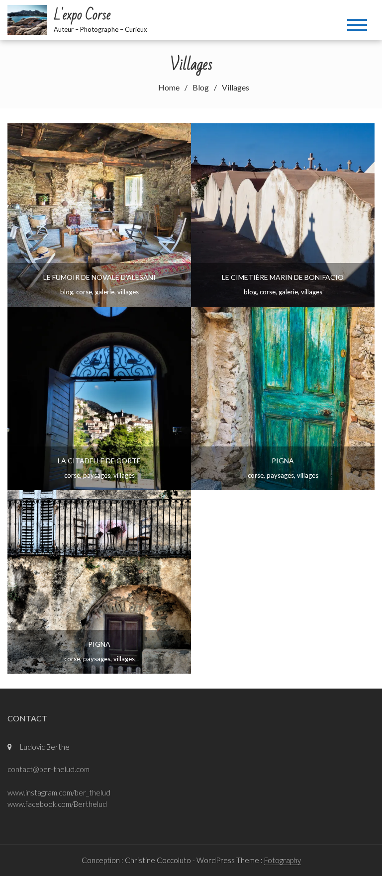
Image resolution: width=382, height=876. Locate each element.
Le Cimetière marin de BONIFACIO (283, 277)
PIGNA (283, 460)
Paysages (96, 475)
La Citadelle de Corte (99, 460)
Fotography (282, 860)
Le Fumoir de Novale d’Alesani (99, 277)
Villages (128, 292)
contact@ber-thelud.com (48, 769)
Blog (66, 292)
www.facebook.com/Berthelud (57, 803)
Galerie (104, 292)
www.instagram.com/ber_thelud (58, 792)
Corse (84, 292)
